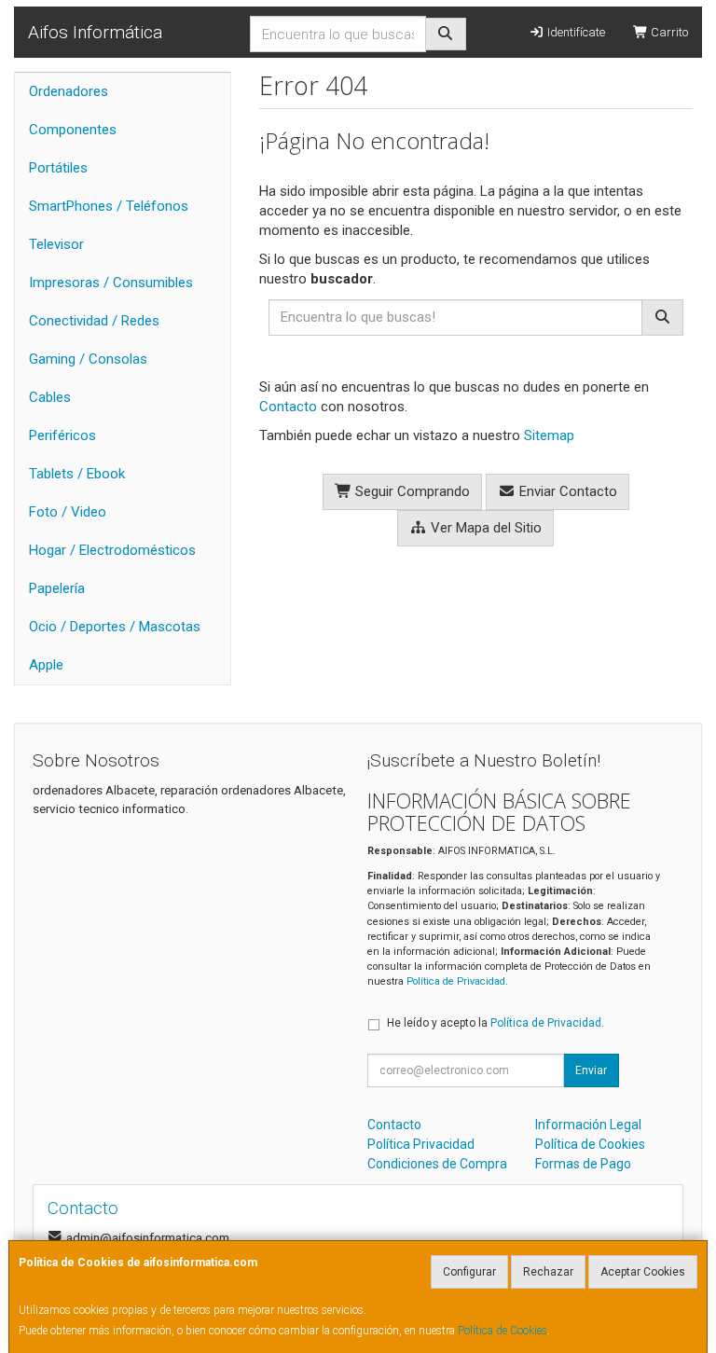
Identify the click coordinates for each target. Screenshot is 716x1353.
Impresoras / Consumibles (111, 282)
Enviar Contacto (566, 491)
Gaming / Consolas (88, 359)
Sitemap (549, 435)
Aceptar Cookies (642, 1271)
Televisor (56, 244)
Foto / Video (67, 512)
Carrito (668, 32)
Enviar (591, 1070)
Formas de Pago (583, 1163)
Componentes (73, 129)
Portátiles (58, 167)
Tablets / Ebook (77, 473)
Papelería (57, 588)
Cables (50, 397)
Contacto (288, 406)
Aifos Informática (95, 32)
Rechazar (548, 1271)
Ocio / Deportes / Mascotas (114, 626)
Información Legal (588, 1124)
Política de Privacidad (455, 981)
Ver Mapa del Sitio (484, 527)
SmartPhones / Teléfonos (108, 206)
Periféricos (62, 435)
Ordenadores (68, 91)
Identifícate (574, 32)
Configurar (469, 1271)
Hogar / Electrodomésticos (112, 550)
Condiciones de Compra (437, 1163)
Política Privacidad (421, 1144)
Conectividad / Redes (94, 320)
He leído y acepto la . (495, 1022)
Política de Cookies (502, 1330)
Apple (46, 664)
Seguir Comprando (410, 491)
